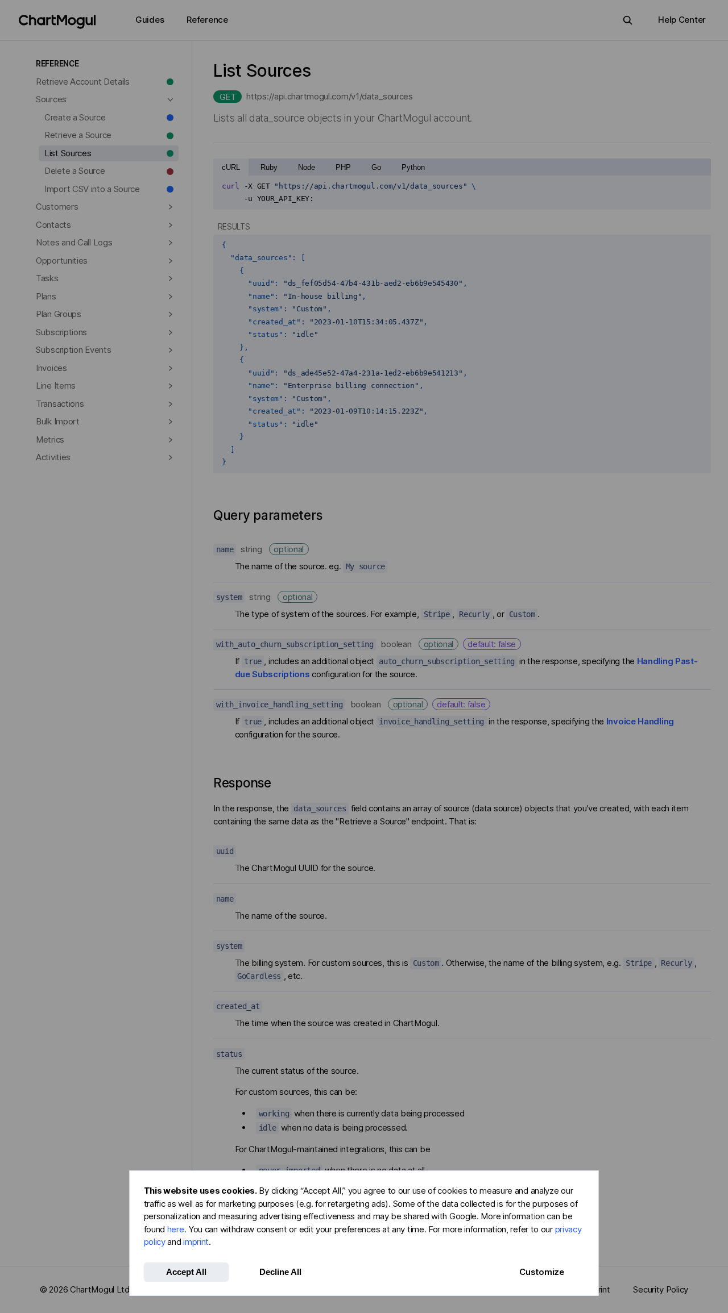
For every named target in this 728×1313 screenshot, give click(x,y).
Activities (53, 457)
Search (627, 20)
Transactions (60, 403)
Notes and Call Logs (74, 242)
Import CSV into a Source (92, 189)
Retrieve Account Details (83, 81)
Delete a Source (74, 170)
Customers (57, 206)
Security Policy (660, 1289)
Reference (207, 19)
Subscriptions (61, 332)
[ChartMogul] (57, 22)
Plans (46, 296)
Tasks (47, 278)
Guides (149, 19)
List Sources (67, 153)
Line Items (56, 385)
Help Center (682, 19)
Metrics (50, 439)
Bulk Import (58, 421)
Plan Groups (58, 314)
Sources (51, 99)
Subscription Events (73, 349)
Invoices (51, 367)
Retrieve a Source (77, 135)
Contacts (53, 224)
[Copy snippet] (698, 186)
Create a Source (75, 117)
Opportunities (62, 260)
